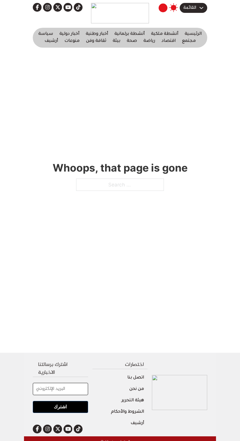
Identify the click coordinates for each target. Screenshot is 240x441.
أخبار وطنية (97, 34)
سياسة (45, 34)
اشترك (60, 406)
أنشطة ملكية (164, 34)
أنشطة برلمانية (129, 34)
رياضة (149, 41)
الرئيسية (193, 34)
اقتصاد (169, 41)
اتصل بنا (135, 378)
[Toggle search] (163, 8)
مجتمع (189, 41)
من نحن (136, 389)
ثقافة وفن (96, 41)
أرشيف (51, 41)
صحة (132, 41)
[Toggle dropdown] (201, 8)
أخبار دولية (69, 34)
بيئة (116, 41)
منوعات (72, 41)
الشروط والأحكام (127, 412)
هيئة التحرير (132, 400)
